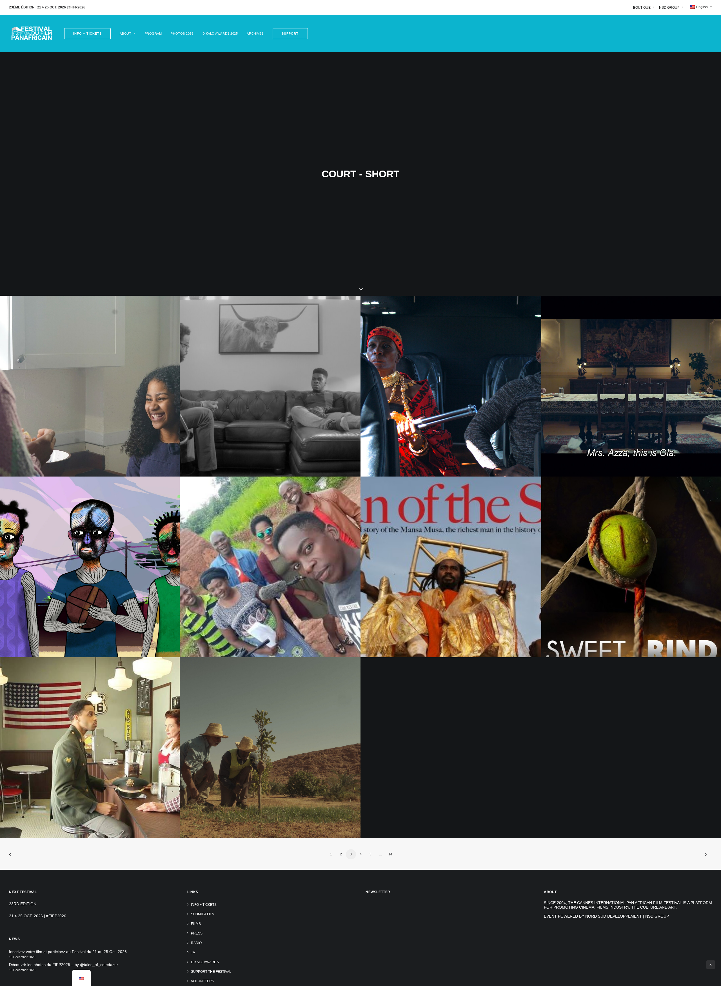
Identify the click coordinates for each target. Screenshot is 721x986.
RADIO (196, 943)
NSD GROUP (669, 8)
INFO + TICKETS (204, 905)
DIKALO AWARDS (205, 962)
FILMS (196, 924)
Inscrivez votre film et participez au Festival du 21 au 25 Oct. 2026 (68, 951)
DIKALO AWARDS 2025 (220, 33)
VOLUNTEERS (202, 981)
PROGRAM (153, 33)
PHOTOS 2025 (182, 33)
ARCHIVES (255, 33)
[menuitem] (644, 8)
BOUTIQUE (642, 8)
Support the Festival (211, 972)
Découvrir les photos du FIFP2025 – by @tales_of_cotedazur (63, 964)
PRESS (196, 933)
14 (390, 854)
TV (193, 952)
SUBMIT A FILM (203, 914)
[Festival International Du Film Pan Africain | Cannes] (31, 33)
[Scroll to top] (710, 964)
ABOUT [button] (125, 33)
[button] (288, 33)
